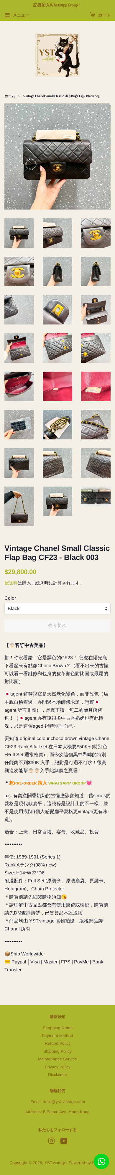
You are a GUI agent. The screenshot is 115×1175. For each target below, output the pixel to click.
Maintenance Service (57, 1059)
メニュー (20, 15)
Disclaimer (57, 1074)
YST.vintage (55, 1163)
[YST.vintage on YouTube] (63, 1142)
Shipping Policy (57, 1051)
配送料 (11, 582)
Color (10, 598)
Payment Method (57, 1036)
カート (104, 15)
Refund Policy (57, 1043)
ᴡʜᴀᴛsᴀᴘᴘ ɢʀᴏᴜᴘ (67, 782)
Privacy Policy (57, 1067)
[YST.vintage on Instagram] (51, 1142)
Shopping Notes (58, 1028)
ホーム (9, 96)
